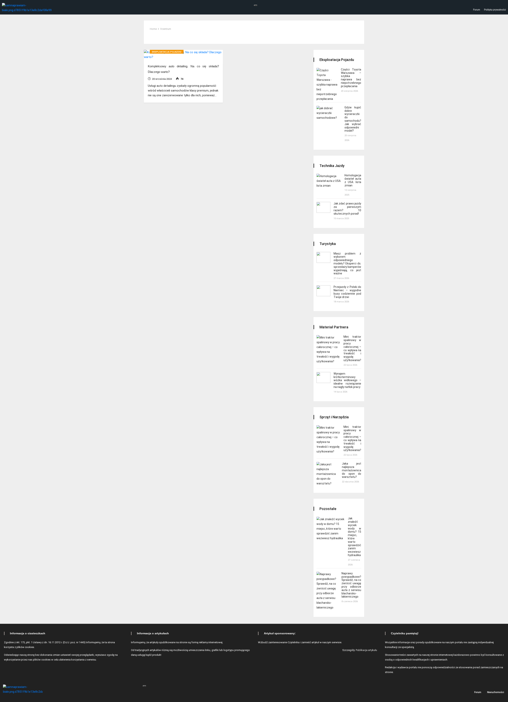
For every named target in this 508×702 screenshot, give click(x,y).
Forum (476, 9)
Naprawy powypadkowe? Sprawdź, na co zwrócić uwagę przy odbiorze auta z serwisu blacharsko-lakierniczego (351, 585)
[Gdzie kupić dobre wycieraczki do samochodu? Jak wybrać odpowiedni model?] (329, 113)
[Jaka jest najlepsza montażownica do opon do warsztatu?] (328, 474)
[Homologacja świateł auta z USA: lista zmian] (329, 181)
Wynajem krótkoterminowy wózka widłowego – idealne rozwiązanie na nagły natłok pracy (347, 380)
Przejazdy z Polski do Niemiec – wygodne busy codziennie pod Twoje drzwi (347, 291)
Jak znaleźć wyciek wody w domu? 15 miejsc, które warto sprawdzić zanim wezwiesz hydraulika (354, 537)
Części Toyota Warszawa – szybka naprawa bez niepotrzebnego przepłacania (351, 78)
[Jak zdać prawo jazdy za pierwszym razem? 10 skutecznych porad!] (323, 207)
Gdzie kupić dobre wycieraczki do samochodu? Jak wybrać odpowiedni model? (352, 119)
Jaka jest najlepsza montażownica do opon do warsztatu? (351, 470)
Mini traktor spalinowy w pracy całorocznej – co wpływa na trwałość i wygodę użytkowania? (352, 348)
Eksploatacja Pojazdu (167, 52)
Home (153, 28)
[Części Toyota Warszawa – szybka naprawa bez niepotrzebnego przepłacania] (327, 84)
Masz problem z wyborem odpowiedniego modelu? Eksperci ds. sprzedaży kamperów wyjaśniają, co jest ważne (347, 263)
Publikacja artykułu (366, 650)
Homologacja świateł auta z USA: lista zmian (352, 180)
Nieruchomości (495, 692)
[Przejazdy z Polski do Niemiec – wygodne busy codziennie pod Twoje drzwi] (323, 290)
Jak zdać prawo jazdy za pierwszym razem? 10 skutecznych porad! (347, 208)
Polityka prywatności (495, 9)
